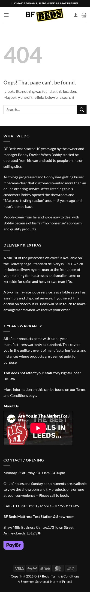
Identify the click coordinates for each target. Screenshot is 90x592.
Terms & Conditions (65, 576)
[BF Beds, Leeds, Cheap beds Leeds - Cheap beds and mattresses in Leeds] (45, 15)
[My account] (75, 15)
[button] (6, 14)
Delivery (16, 263)
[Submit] (82, 109)
